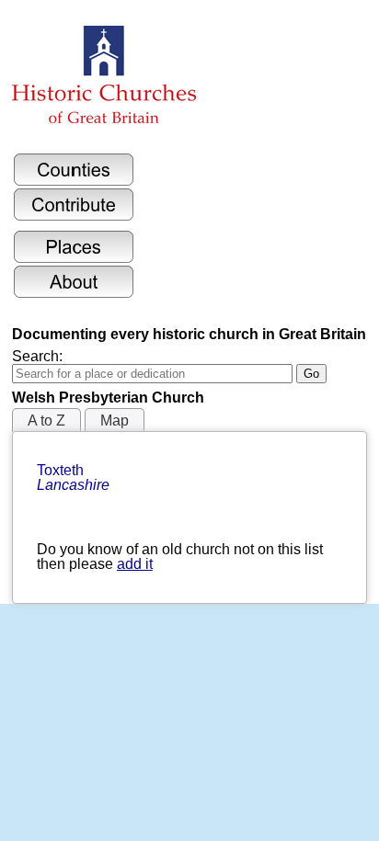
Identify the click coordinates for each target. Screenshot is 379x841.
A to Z (46, 420)
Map (114, 420)
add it (135, 564)
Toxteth (73, 477)
